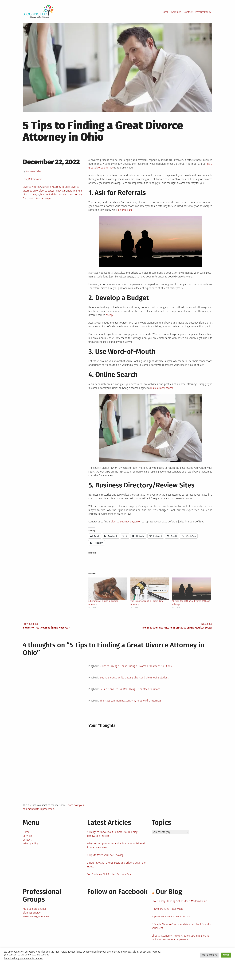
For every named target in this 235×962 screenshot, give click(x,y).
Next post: (176, 625)
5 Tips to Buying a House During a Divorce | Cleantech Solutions (136, 666)
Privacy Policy (203, 11)
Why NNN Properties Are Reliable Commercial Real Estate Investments (116, 845)
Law (25, 179)
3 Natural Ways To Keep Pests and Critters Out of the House (116, 864)
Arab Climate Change (35, 908)
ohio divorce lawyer (40, 198)
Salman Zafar (33, 171)
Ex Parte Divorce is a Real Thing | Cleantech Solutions (130, 689)
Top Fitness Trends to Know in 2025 (171, 916)
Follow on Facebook (117, 892)
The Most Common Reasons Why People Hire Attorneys (130, 700)
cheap (109, 315)
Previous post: (46, 625)
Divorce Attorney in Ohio (56, 186)
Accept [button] (226, 955)
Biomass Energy (31, 912)
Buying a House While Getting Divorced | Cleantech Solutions (134, 677)
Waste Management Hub (36, 916)
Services (176, 11)
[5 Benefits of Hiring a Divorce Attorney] (107, 588)
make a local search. (162, 387)
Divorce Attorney (32, 186)
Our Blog (169, 892)
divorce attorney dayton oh (126, 521)
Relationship (35, 179)
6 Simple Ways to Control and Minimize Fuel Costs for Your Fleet (181, 926)
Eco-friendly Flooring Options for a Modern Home (179, 901)
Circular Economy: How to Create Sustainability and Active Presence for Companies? (180, 937)
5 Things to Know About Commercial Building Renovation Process (112, 833)
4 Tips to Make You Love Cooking (105, 855)
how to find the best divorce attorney (61, 194)
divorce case (125, 209)
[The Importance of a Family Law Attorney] (149, 588)
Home (165, 11)
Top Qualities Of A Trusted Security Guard (110, 874)
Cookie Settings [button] (209, 955)
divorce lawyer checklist (52, 190)
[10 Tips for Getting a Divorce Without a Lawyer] (191, 588)
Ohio (25, 198)
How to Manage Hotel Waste (167, 908)
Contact (188, 11)
